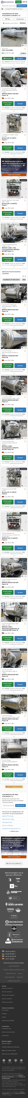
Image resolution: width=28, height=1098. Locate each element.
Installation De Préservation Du (11, 828)
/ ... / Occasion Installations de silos (12, 9)
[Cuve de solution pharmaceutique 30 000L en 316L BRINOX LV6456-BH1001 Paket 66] (14, 339)
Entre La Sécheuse (7, 825)
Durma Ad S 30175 (11, 973)
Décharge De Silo (7, 822)
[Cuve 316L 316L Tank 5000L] (14, 37)
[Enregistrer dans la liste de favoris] (25, 49)
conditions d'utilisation (20, 1093)
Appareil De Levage (7, 816)
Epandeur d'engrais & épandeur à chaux (14, 969)
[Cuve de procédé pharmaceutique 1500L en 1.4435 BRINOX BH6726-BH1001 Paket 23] (14, 658)
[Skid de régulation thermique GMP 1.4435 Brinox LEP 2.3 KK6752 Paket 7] (14, 189)
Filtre (8, 19)
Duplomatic (20, 977)
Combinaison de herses (14, 981)
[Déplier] (14, 65)
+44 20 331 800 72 (10, 951)
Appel (21, 58)
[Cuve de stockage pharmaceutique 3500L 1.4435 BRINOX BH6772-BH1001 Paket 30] (14, 704)
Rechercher (22, 6)
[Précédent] (2, 37)
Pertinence (20, 19)
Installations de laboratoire (11, 279)
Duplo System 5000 (14, 966)
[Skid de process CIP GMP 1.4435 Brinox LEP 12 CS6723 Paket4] (14, 477)
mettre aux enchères (14, 175)
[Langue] (24, 1)
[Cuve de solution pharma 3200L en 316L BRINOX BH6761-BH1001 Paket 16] (14, 568)
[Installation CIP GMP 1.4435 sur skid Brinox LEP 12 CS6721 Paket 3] (14, 123)
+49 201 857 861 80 (10, 956)
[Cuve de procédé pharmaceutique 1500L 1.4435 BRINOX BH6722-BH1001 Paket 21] (14, 385)
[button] (26, 1)
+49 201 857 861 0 (10, 954)
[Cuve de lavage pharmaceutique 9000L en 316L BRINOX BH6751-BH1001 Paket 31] (14, 748)
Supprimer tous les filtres (11, 23)
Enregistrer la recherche (14, 787)
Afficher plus (15, 831)
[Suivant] (25, 37)
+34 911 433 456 (9, 959)
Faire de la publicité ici (14, 863)
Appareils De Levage (8, 819)
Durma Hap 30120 (9, 977)
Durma (20, 973)
